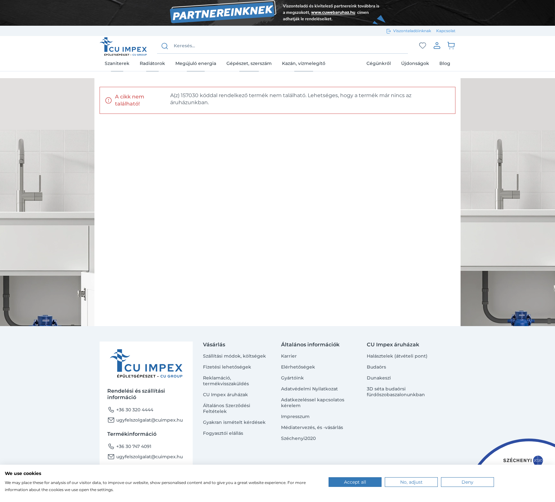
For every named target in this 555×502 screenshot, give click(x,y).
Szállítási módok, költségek (234, 356)
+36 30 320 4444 (130, 410)
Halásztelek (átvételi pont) (397, 356)
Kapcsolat (445, 30)
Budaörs (376, 367)
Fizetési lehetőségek (227, 367)
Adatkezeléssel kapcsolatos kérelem (312, 402)
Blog (444, 63)
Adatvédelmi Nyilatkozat (309, 389)
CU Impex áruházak (225, 394)
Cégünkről (378, 63)
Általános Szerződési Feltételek (226, 408)
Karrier (289, 356)
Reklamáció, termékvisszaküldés (226, 381)
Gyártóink (292, 378)
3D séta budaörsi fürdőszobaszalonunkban (396, 391)
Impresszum (295, 416)
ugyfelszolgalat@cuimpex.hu (145, 420)
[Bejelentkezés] (436, 45)
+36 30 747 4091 (129, 446)
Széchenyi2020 (298, 438)
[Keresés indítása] (165, 46)
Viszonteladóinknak (412, 30)
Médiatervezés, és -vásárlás (312, 427)
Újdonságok (415, 63)
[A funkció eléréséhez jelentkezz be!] (422, 45)
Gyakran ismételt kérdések (234, 422)
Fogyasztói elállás (223, 433)
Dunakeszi (379, 378)
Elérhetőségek (298, 367)
